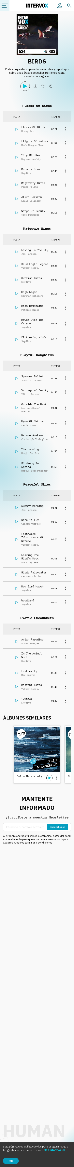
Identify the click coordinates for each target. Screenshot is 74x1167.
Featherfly (29, 671)
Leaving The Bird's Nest (30, 556)
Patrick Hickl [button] (30, 310)
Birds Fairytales (34, 572)
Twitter (26, 698)
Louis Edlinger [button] (31, 200)
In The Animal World (31, 655)
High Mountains (32, 305)
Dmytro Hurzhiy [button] (31, 159)
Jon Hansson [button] (29, 254)
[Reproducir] (25, 86)
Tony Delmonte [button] (30, 214)
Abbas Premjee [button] (30, 643)
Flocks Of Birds (33, 127)
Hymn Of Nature (32, 421)
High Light (29, 292)
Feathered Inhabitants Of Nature (32, 537)
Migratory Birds (33, 183)
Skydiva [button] (26, 173)
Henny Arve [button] (28, 131)
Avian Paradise (32, 639)
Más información (55, 1150)
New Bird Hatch (32, 586)
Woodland (27, 600)
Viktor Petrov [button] (30, 268)
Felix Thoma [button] (29, 425)
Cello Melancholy (29, 776)
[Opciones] (56, 778)
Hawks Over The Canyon (32, 321)
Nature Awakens (32, 435)
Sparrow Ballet (32, 376)
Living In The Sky (34, 250)
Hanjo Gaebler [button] (30, 453)
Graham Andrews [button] (31, 523)
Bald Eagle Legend (34, 264)
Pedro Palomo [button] (29, 186)
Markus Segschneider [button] (34, 470)
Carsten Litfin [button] (31, 576)
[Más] (65, 129)
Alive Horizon (31, 197)
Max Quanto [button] (28, 675)
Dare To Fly (30, 519)
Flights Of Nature (34, 141)
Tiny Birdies (30, 155)
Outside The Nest (34, 404)
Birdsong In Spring (30, 465)
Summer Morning (32, 505)
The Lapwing (30, 449)
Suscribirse (57, 827)
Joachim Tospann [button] (31, 380)
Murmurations (30, 169)
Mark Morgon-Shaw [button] (32, 145)
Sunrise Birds (31, 278)
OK (11, 1161)
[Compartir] (50, 86)
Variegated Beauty (34, 390)
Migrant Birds (31, 684)
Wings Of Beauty (33, 211)
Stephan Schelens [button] (32, 296)
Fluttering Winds (34, 337)
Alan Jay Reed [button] (30, 562)
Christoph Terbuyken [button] (34, 439)
